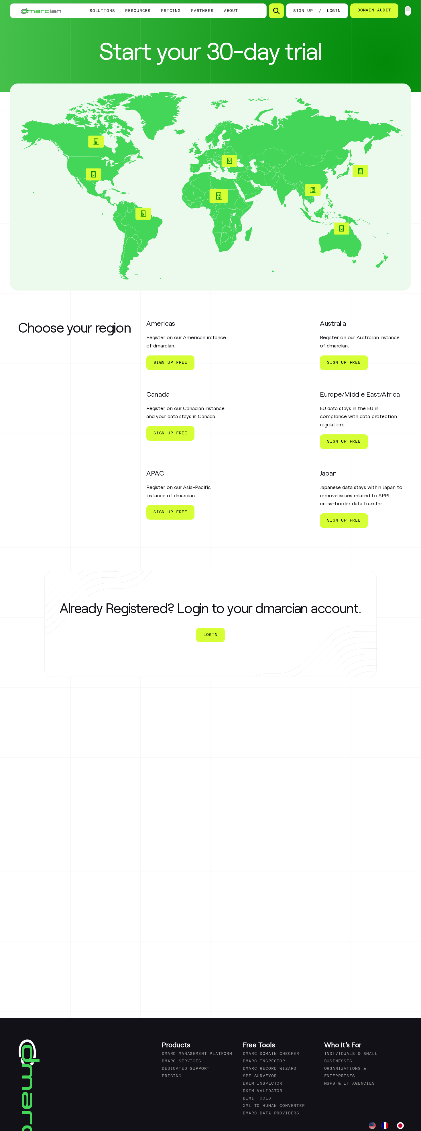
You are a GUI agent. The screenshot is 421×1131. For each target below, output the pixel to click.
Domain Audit (374, 10)
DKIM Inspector (262, 1084)
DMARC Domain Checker (271, 1054)
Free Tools (259, 1044)
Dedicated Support (186, 1069)
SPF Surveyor (260, 1076)
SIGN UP (303, 11)
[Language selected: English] (389, 1126)
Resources (138, 11)
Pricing (171, 11)
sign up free (170, 363)
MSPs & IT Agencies (349, 1084)
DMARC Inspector (264, 1061)
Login (210, 635)
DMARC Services (181, 1061)
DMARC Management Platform (197, 1054)
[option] (386, 1125)
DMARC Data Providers (271, 1113)
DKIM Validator (262, 1091)
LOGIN (334, 11)
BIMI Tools (257, 1098)
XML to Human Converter (274, 1106)
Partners (202, 11)
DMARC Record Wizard (269, 1069)
